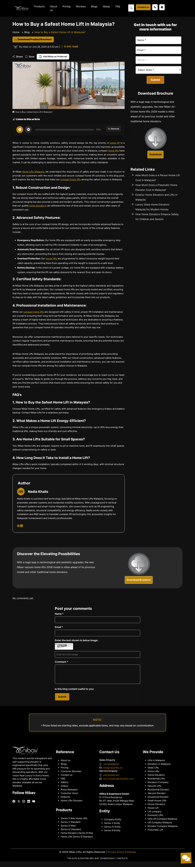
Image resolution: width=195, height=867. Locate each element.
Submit (155, 79)
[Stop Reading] (28, 129)
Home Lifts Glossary (71, 800)
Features (65, 797)
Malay (106, 6)
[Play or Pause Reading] (19, 129)
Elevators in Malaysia (159, 764)
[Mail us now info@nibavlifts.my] (162, 7)
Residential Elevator (158, 789)
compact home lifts (70, 179)
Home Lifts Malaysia (33, 171)
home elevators (37, 205)
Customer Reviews (71, 771)
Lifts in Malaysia (156, 760)
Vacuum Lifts (154, 786)
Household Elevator (158, 797)
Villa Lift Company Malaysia (162, 818)
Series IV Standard (71, 829)
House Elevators (156, 804)
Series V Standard (70, 822)
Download (155, 154)
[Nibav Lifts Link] (13, 801)
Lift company (154, 811)
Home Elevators (156, 775)
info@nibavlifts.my (113, 767)
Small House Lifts (157, 800)
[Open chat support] (186, 858)
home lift (115, 143)
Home (15, 32)
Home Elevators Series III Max (77, 833)
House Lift (153, 808)
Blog (27, 32)
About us (53, 8)
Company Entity (112, 819)
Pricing (67, 6)
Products (39, 6)
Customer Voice (69, 793)
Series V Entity (112, 823)
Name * (59, 613)
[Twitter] (19, 801)
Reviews (81, 6)
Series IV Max (68, 825)
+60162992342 (111, 775)
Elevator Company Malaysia (162, 826)
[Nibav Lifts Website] (18, 525)
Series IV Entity (112, 826)
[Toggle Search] (131, 8)
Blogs (94, 6)
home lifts (113, 150)
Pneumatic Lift (155, 829)
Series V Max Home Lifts (74, 818)
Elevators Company (158, 782)
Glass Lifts (153, 767)
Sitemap (131, 852)
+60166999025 (111, 764)
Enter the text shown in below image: (76, 640)
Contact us (143, 7)
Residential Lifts (156, 778)
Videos (64, 786)
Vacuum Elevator (157, 793)
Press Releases (69, 789)
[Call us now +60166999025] (155, 7)
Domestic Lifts (155, 815)
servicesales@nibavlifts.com (118, 778)
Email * (59, 627)
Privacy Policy (116, 852)
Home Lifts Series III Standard (77, 836)
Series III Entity (112, 830)
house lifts (51, 258)
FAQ (117, 6)
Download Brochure (139, 579)
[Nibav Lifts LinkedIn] (21, 525)
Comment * (61, 661)
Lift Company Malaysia (160, 822)
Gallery (64, 782)
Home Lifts (153, 771)
